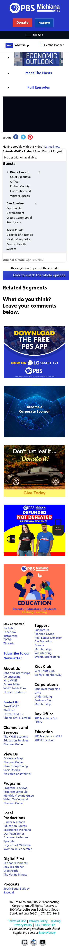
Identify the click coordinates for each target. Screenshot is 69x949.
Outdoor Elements (15, 863)
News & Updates (14, 692)
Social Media (11, 770)
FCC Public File (45, 925)
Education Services (15, 740)
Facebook (9, 632)
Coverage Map (13, 758)
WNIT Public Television (34, 15)
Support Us (42, 630)
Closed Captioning (43, 942)
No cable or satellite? (17, 774)
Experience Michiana (17, 829)
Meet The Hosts (38, 73)
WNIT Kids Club (45, 671)
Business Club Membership (43, 702)
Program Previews (15, 788)
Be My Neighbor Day (48, 675)
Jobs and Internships (16, 673)
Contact (33, 942)
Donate (39, 645)
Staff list (9, 710)
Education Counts (15, 826)
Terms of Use (17, 921)
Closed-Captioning (15, 766)
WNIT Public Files (14, 688)
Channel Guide (13, 744)
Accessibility (11, 684)
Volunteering (11, 676)
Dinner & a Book (14, 822)
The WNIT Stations (15, 736)
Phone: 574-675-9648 (17, 717)
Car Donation (43, 641)
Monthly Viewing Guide (18, 795)
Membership (43, 649)
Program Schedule (15, 791)
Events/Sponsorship (48, 656)
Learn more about (44, 22)
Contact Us (10, 702)
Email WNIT (11, 706)
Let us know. (52, 146)
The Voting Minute (15, 874)
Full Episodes (38, 87)
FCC (24, 942)
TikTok (7, 639)
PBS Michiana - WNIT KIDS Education (48, 738)
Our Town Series (13, 833)
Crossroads (10, 870)
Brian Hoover (47, 932)
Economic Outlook (38, 59)
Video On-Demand (15, 799)
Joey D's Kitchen (13, 867)
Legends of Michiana (17, 845)
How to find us (13, 714)
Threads (8, 643)
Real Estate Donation (48, 637)
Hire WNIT (10, 680)
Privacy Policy (38, 921)
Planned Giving (44, 634)
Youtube (8, 628)
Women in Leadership (17, 849)
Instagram (10, 636)
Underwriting (43, 696)
